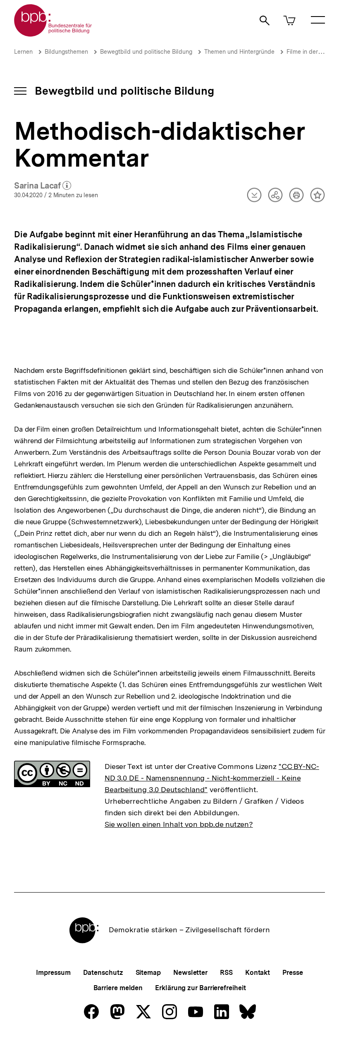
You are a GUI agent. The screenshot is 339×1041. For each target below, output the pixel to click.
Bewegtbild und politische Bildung (146, 51)
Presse (292, 973)
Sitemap (148, 973)
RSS (226, 973)
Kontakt (257, 973)
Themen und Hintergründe (239, 51)
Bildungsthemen (66, 51)
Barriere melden (118, 988)
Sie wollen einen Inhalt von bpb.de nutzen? (179, 824)
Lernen (23, 51)
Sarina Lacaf (43, 186)
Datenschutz (103, 973)
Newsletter (190, 973)
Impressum (53, 973)
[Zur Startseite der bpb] (53, 34)
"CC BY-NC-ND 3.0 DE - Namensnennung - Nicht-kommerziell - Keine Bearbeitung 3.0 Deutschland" (212, 778)
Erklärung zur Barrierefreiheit (200, 988)
